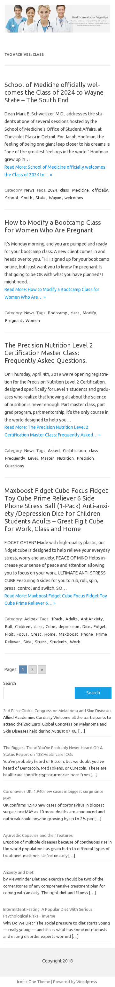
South (26, 197)
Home (50, 634)
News (29, 190)
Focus (22, 634)
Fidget (100, 626)
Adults (71, 619)
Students (58, 642)
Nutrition (65, 458)
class (64, 190)
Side (27, 642)
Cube (50, 626)
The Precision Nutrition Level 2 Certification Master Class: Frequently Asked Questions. (48, 352)
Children (22, 626)
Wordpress (86, 981)
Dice (86, 626)
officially (100, 190)
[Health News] (57, 30)
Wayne (55, 197)
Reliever (12, 642)
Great (36, 634)
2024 (52, 190)
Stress (41, 642)
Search (9, 683)
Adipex (31, 619)
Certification (74, 450)
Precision (85, 458)
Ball (8, 626)
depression (68, 626)
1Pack (56, 619)
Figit (9, 634)
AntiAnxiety (92, 619)
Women (33, 320)
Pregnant (13, 320)
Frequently (15, 458)
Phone (87, 634)
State (40, 197)
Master (47, 458)
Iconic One (26, 981)
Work (75, 642)
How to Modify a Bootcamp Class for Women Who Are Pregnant (52, 226)
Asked (54, 450)
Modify (89, 313)
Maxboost (68, 634)
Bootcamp (57, 313)
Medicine (80, 190)
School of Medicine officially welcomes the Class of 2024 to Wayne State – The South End (53, 92)
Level (33, 458)
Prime (101, 634)
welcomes (74, 197)
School (11, 197)
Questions (14, 466)
